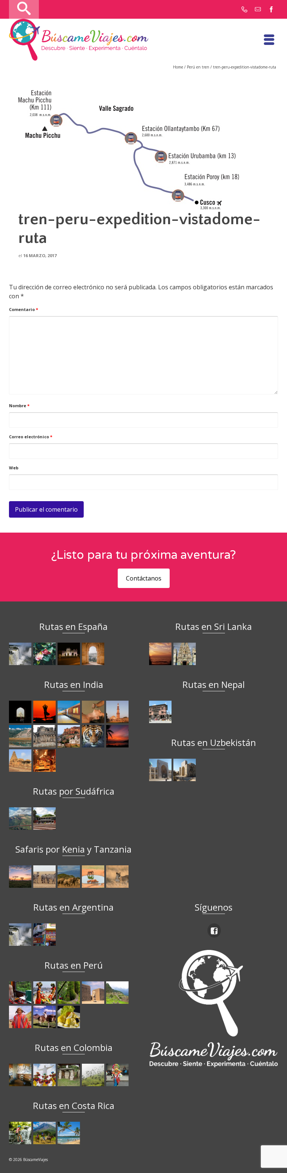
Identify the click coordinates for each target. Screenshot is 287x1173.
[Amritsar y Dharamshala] (118, 712)
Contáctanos (143, 578)
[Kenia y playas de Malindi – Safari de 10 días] (94, 876)
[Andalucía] (94, 654)
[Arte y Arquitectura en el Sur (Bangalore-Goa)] (45, 736)
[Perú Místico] (45, 992)
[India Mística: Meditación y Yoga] (45, 712)
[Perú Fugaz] (118, 992)
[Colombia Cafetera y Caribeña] (94, 1075)
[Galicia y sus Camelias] (45, 654)
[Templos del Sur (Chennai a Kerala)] (21, 760)
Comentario (23, 309)
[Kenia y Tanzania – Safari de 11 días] (70, 876)
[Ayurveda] (94, 712)
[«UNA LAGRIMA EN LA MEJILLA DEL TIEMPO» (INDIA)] (21, 712)
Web (13, 467)
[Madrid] (70, 654)
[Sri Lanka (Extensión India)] (185, 654)
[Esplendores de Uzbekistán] (161, 770)
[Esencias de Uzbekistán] (185, 770)
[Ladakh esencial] (21, 736)
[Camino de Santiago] (21, 654)
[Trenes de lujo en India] (70, 712)
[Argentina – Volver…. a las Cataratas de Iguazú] (21, 934)
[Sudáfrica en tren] (45, 818)
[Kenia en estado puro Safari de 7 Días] (45, 876)
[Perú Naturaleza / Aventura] (70, 992)
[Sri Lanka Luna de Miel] (161, 654)
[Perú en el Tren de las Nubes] (21, 992)
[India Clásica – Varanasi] (45, 760)
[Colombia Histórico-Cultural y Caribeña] (70, 1075)
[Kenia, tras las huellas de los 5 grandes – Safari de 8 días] (118, 876)
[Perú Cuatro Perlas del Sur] (45, 1017)
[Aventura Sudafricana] (21, 818)
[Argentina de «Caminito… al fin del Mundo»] (45, 934)
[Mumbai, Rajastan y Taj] (70, 736)
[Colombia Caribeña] (118, 1075)
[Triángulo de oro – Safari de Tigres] (94, 736)
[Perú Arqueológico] (94, 992)
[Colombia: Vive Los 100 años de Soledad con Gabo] (21, 1075)
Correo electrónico (30, 436)
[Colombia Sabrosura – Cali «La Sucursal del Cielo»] (45, 1075)
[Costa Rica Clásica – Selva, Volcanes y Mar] (45, 1133)
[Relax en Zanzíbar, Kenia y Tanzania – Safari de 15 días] (21, 876)
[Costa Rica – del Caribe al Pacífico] (70, 1133)
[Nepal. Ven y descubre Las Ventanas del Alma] (161, 712)
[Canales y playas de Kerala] (118, 736)
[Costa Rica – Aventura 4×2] (21, 1133)
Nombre (19, 405)
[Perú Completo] (21, 1017)
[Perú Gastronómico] (70, 1017)
